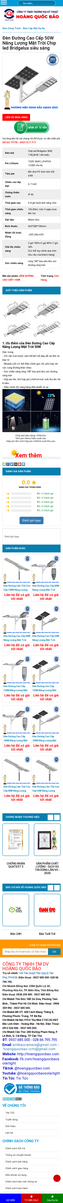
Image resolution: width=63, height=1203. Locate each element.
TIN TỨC (10, 1112)
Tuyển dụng (11, 1119)
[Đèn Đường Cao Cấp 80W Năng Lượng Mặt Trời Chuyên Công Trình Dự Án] (46, 569)
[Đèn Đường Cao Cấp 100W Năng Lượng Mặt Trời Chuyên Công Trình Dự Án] (17, 720)
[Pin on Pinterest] (19, 464)
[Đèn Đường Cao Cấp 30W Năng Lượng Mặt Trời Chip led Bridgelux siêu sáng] (46, 619)
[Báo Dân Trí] (47, 910)
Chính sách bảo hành (16, 1188)
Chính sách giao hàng (16, 1168)
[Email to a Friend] (15, 464)
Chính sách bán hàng (16, 1161)
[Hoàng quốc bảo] (31, 14)
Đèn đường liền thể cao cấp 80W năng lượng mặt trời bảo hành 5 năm (17, 790)
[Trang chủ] (60, 3)
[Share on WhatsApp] (4, 464)
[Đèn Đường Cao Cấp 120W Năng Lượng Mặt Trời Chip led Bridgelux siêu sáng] (46, 669)
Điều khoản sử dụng (15, 1175)
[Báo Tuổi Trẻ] (15, 910)
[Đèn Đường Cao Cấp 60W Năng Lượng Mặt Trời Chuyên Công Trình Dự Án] (17, 619)
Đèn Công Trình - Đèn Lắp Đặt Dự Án (23, 28)
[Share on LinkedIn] (23, 464)
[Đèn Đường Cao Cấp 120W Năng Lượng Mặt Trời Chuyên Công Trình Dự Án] (17, 669)
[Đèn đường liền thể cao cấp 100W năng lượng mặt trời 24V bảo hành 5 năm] (17, 569)
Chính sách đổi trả (15, 1148)
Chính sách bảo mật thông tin (21, 1181)
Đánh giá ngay (31, 520)
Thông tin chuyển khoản (18, 1155)
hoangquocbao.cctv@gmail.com (29, 1049)
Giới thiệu (10, 1126)
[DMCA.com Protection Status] (12, 1098)
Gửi (54, 951)
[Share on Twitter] (11, 464)
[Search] (51, 3)
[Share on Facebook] (8, 464)
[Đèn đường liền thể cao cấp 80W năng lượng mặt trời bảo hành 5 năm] (17, 770)
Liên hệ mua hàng (16, 117)
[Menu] (3, 2)
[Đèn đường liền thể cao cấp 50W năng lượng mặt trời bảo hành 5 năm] (46, 770)
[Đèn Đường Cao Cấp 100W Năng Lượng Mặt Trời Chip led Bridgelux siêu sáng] (46, 720)
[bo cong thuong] (21, 1088)
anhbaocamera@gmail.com (35, 1045)
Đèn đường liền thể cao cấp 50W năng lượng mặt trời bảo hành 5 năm (45, 790)
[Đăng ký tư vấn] (31, 127)
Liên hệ (9, 1132)
